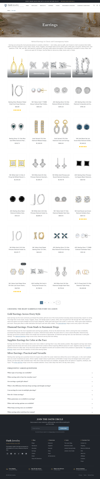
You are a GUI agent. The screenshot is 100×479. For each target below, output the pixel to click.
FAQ (82, 450)
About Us (83, 453)
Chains (58, 5)
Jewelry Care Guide (69, 450)
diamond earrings (20, 336)
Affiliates (83, 456)
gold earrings (62, 323)
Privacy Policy (52, 432)
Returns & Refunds (85, 448)
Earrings (50, 5)
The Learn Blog (68, 443)
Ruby (49, 450)
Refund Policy (91, 475)
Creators (83, 458)
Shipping (83, 445)
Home (8, 10)
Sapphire (50, 445)
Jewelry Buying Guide (69, 448)
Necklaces (34, 5)
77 (54, 302)
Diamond (50, 443)
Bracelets (43, 5)
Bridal (33, 456)
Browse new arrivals (68, 1)
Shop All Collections (37, 458)
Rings (27, 5)
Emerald (50, 448)
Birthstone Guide (68, 445)
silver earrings (18, 362)
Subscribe (63, 428)
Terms (85, 475)
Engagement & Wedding (68, 5)
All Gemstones (51, 456)
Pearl (49, 453)
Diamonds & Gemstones (83, 5)
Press (82, 461)
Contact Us (83, 443)
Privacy (80, 475)
